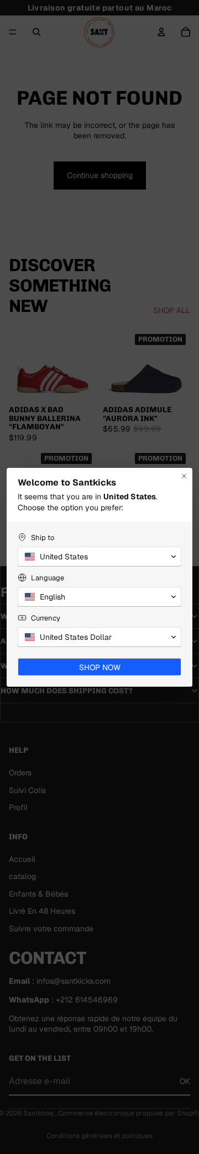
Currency (45, 618)
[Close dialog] (184, 476)
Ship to (42, 537)
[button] (99, 557)
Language (47, 578)
